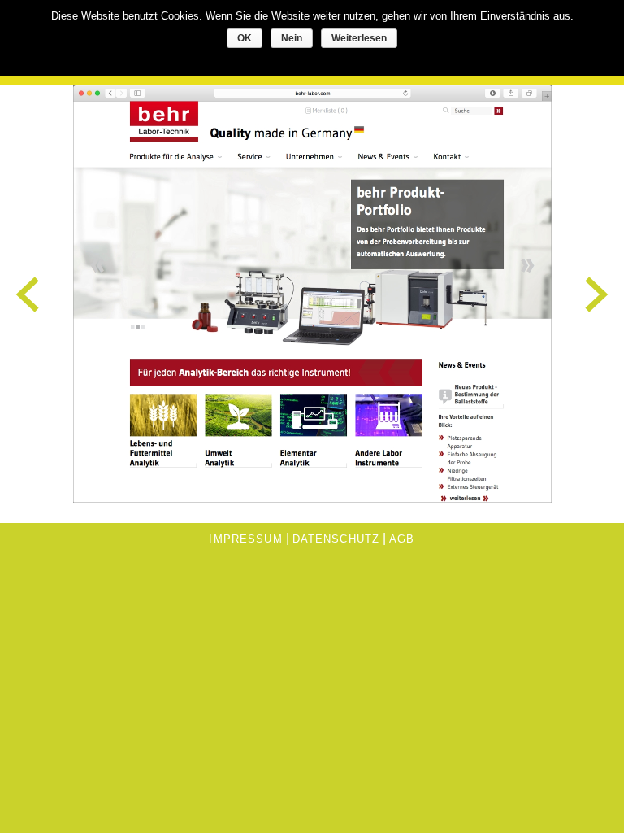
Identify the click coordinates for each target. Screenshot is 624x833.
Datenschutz (335, 539)
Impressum (245, 539)
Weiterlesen (359, 38)
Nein (291, 38)
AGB (401, 539)
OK (244, 38)
